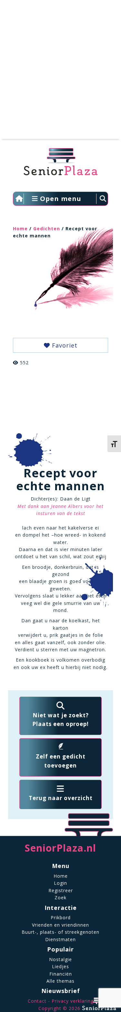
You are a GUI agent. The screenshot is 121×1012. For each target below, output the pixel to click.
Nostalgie (60, 959)
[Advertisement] (60, 73)
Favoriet (63, 345)
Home (20, 228)
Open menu (59, 198)
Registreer (60, 890)
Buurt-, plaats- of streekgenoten (60, 932)
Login (60, 883)
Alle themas (60, 981)
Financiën (60, 974)
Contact (37, 1001)
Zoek (60, 897)
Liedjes (60, 966)
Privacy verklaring (73, 1001)
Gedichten (46, 228)
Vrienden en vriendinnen (60, 925)
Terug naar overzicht (61, 798)
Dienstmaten (60, 939)
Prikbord (61, 917)
